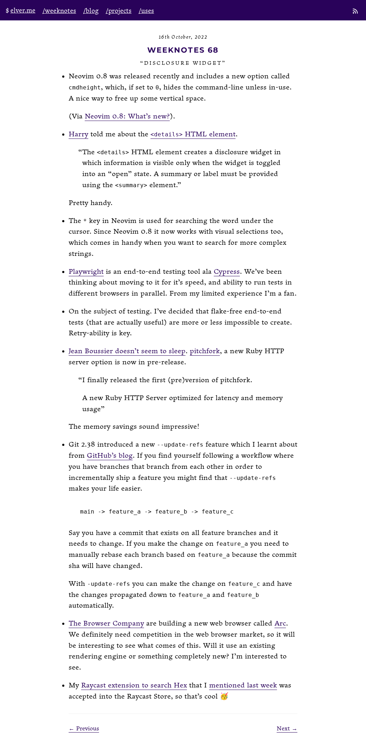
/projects (119, 11)
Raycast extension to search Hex (134, 685)
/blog (91, 11)
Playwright (86, 272)
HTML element (193, 134)
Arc (280, 623)
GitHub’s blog (110, 456)
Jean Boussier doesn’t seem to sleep (127, 351)
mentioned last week (243, 685)
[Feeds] (356, 12)
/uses (146, 11)
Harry (78, 134)
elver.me (22, 10)
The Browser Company (106, 623)
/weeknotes (59, 11)
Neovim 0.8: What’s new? (127, 116)
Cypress (227, 272)
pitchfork (205, 351)
